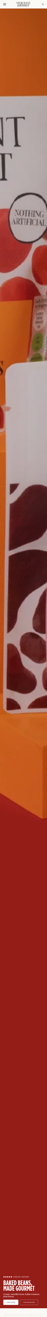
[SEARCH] (43, 4)
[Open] (5, 4)
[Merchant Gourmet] (24, 4)
